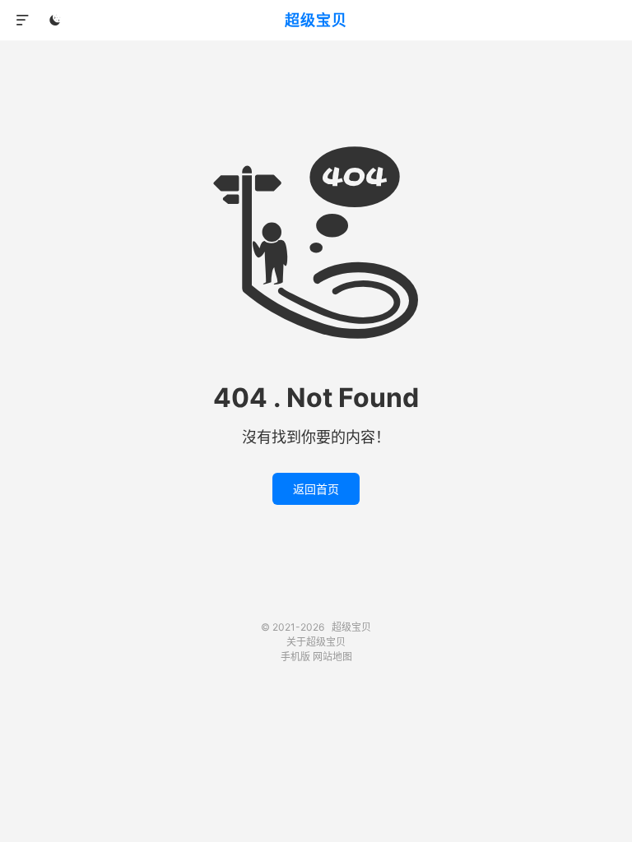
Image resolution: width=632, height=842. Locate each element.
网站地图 (332, 656)
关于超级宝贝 (316, 642)
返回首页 (316, 489)
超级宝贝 (316, 20)
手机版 (295, 656)
